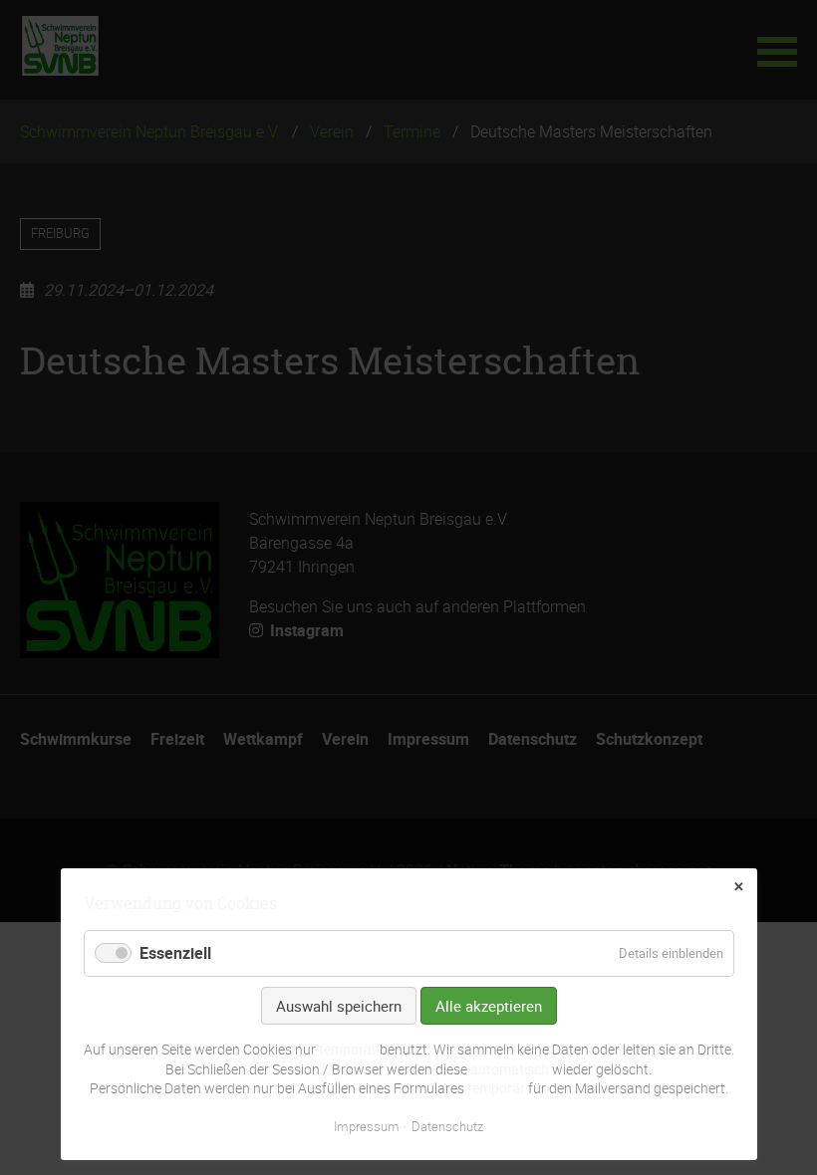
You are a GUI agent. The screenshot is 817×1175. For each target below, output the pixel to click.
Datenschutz (447, 1126)
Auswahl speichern (339, 1006)
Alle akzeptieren (488, 1006)
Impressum (367, 1126)
